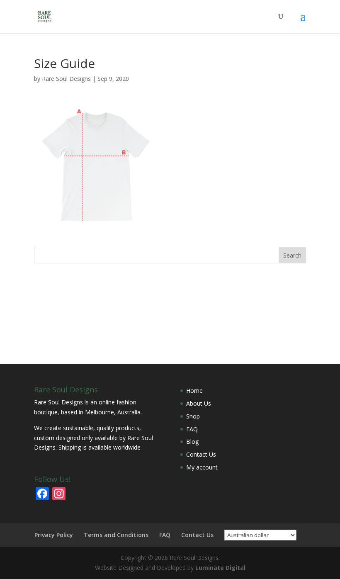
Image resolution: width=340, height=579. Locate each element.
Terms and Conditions (116, 535)
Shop (193, 416)
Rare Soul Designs (66, 79)
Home (194, 390)
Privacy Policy (53, 535)
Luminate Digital (220, 568)
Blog (192, 441)
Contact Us (201, 454)
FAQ (192, 429)
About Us (198, 403)
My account (202, 467)
